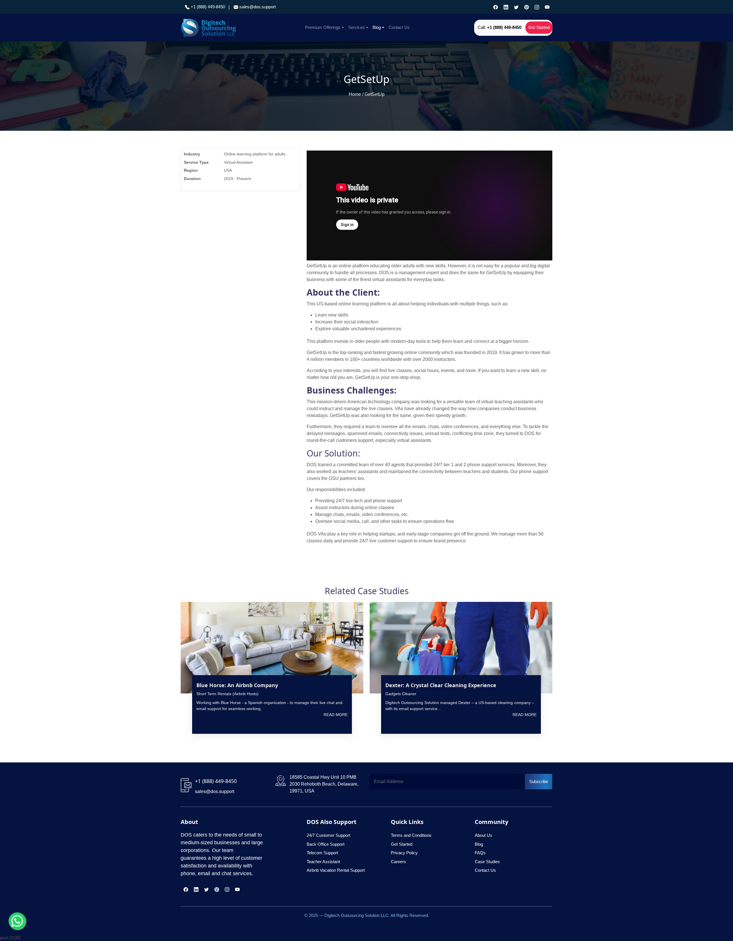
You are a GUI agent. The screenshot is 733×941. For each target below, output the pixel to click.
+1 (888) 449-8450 (207, 6)
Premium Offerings (322, 27)
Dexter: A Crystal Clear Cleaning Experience (442, 685)
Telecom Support (322, 852)
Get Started (539, 27)
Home (355, 94)
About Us (483, 835)
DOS (312, 464)
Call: (499, 27)
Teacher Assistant (323, 861)
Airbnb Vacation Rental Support (336, 870)
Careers (398, 861)
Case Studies (487, 861)
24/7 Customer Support (328, 835)
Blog (377, 27)
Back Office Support (325, 844)
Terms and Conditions (411, 835)
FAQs (480, 852)
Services (356, 27)
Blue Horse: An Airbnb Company (237, 685)
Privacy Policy (404, 852)
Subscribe (538, 781)
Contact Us (399, 27)
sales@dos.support (257, 6)
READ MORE (336, 714)
